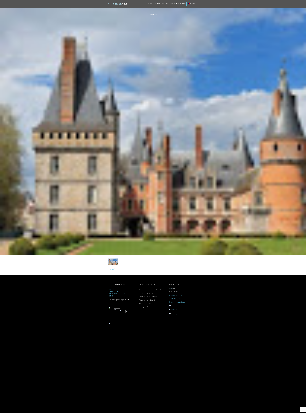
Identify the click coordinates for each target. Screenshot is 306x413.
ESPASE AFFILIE (113, 292)
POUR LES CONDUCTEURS (117, 294)
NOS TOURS (165, 3)
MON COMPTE (182, 3)
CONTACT (173, 3)
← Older (111, 270)
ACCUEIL (150, 3)
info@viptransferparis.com (177, 302)
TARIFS (111, 296)
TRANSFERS (157, 3)
